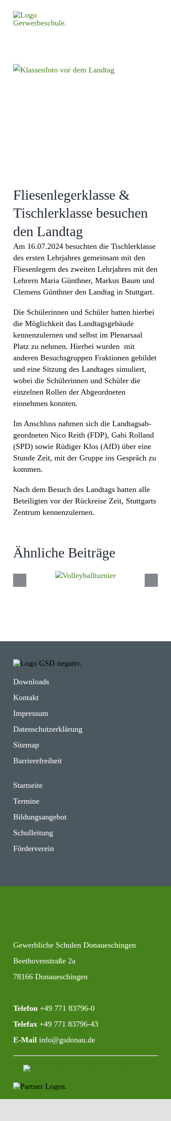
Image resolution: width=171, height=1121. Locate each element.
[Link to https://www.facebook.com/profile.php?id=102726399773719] (50, 914)
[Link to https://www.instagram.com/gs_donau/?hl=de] (20, 914)
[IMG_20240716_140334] (85, 118)
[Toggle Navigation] (141, 17)
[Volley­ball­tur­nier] (85, 575)
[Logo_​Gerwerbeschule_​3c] (47, 15)
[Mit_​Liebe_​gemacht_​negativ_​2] (85, 1068)
